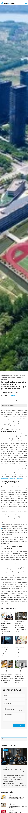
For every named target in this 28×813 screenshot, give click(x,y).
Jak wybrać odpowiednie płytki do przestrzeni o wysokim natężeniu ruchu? (20, 627)
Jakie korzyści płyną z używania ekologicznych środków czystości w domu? (16, 799)
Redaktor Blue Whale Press (10, 392)
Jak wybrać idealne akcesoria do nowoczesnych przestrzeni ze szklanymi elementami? (13, 771)
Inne (13, 395)
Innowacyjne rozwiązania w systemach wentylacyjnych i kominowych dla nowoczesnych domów (19, 676)
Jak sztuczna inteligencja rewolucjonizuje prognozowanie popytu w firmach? (6, 651)
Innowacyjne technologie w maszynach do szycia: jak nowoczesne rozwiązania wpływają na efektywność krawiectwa (7, 676)
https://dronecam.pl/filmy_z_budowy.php (12, 478)
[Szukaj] (2, 739)
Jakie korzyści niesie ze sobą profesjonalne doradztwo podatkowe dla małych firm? (17, 806)
